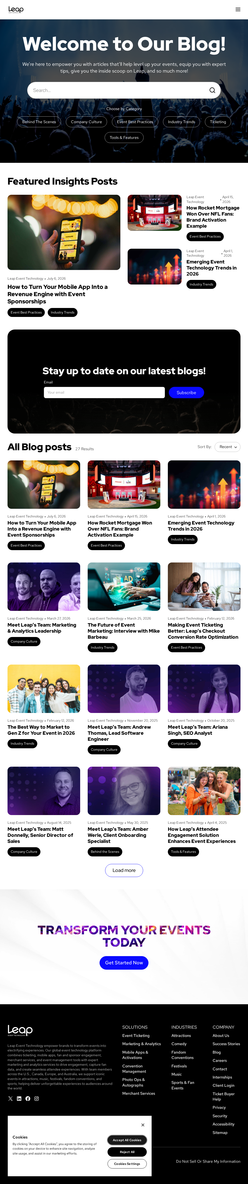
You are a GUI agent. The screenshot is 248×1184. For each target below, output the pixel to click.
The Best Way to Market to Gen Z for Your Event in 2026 (41, 730)
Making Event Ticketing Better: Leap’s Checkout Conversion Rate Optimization (203, 631)
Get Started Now (124, 962)
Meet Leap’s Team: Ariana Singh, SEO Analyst (198, 730)
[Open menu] (237, 9)
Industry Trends (62, 312)
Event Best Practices (26, 312)
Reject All (127, 1152)
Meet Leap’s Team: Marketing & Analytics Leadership (42, 628)
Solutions (134, 1027)
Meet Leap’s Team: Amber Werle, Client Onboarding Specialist (118, 835)
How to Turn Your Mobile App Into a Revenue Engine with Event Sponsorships (58, 294)
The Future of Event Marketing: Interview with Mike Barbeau (124, 631)
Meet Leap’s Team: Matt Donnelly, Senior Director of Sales (40, 835)
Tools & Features (183, 851)
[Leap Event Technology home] (16, 9)
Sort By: (205, 446)
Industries (184, 1027)
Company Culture (24, 641)
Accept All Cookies (127, 1140)
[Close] (143, 1125)
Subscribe (186, 392)
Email (48, 382)
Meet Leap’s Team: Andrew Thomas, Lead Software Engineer (119, 733)
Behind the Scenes (105, 851)
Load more (124, 870)
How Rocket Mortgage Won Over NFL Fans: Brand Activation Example (213, 217)
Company (223, 1027)
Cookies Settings (127, 1164)
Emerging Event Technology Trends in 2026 (211, 268)
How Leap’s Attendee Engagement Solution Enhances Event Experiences (202, 835)
